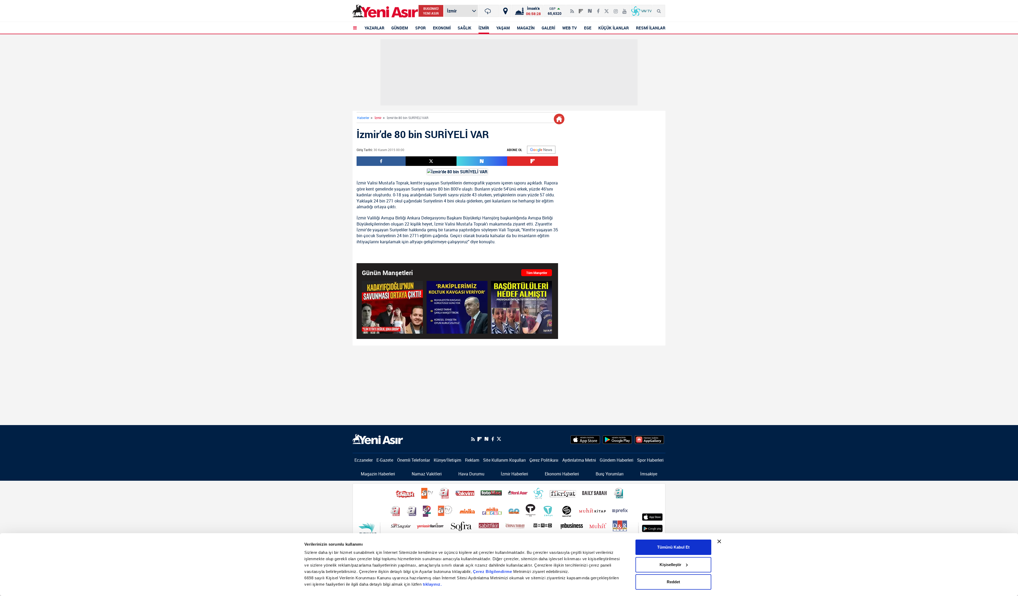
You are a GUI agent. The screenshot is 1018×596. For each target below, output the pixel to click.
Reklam (472, 460)
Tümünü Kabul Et (673, 547)
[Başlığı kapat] (719, 541)
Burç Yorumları (610, 474)
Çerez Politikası (543, 460)
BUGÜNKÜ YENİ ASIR (431, 10)
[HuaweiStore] (649, 439)
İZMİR (484, 27)
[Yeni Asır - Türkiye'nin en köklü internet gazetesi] (385, 11)
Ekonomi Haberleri (562, 474)
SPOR (420, 27)
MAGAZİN (526, 27)
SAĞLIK (464, 27)
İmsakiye (648, 474)
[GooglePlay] (617, 439)
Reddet (673, 582)
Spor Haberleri (650, 460)
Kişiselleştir (670, 564)
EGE (587, 27)
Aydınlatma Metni (579, 460)
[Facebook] (598, 9)
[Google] (541, 150)
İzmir (378, 118)
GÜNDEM (399, 27)
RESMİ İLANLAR (650, 27)
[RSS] (572, 9)
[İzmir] (489, 11)
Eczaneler (363, 460)
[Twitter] (606, 9)
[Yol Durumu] (505, 11)
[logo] (378, 438)
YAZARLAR (374, 27)
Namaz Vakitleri (427, 474)
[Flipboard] (581, 9)
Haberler (363, 118)
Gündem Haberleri (616, 460)
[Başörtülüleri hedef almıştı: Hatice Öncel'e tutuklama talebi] (521, 307)
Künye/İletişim (447, 460)
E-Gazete (384, 460)
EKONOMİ (442, 27)
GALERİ (548, 27)
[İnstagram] (616, 9)
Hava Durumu (471, 474)
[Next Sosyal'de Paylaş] (590, 9)
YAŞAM (503, 27)
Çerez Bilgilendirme (493, 571)
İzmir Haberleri (514, 474)
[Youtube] (624, 9)
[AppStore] (585, 439)
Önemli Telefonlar (413, 460)
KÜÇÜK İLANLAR (613, 27)
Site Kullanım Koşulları (504, 460)
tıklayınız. (432, 584)
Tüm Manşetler (536, 273)
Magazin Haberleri (378, 474)
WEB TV (569, 27)
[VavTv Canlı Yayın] (641, 11)
